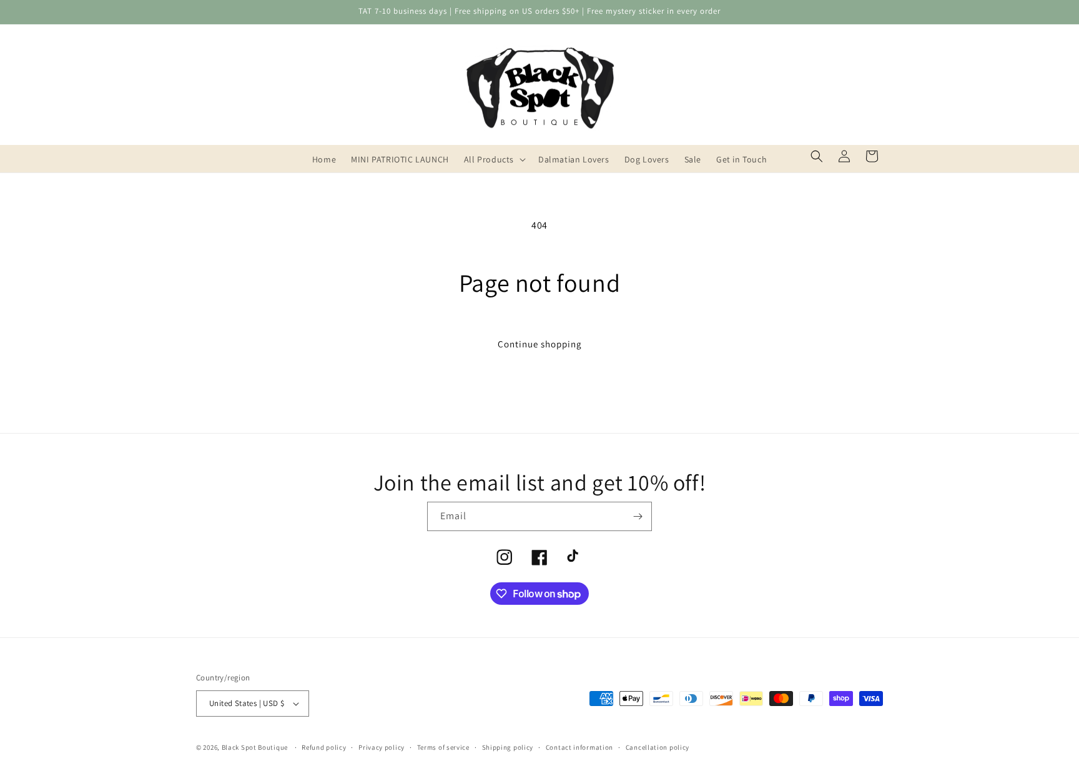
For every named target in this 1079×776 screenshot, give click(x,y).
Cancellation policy (657, 747)
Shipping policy (508, 747)
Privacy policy (381, 747)
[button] (493, 159)
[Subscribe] (637, 516)
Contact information (579, 747)
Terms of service (443, 747)
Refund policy (324, 747)
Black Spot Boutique (255, 747)
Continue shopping (540, 344)
